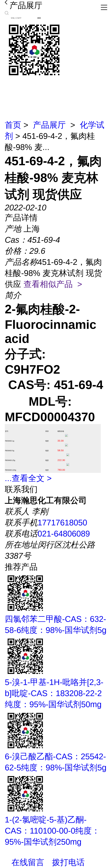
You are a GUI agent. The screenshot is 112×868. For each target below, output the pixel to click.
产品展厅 (49, 125)
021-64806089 (64, 533)
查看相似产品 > (52, 284)
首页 (13, 125)
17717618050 (62, 522)
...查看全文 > (28, 478)
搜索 (39, 18)
